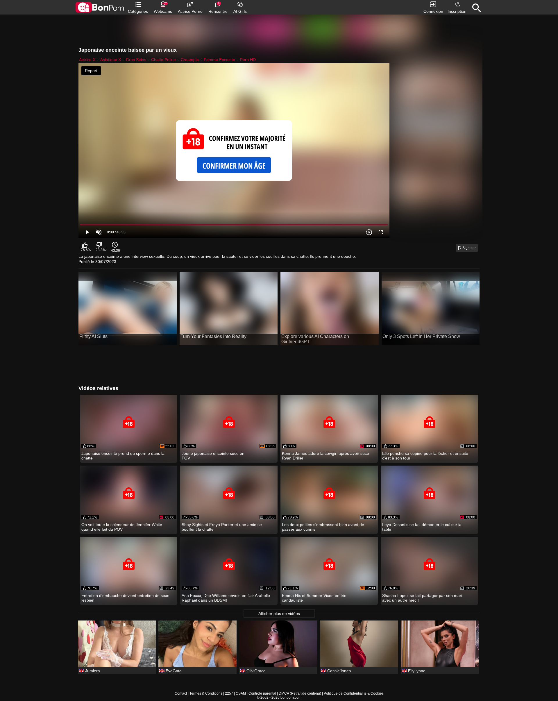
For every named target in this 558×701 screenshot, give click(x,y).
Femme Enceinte (219, 59)
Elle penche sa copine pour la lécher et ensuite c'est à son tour (425, 455)
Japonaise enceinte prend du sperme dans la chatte (122, 455)
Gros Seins (136, 59)
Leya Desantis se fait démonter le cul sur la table (422, 527)
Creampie (190, 59)
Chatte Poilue (163, 59)
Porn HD (248, 59)
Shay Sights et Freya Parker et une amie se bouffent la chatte (222, 527)
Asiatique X (110, 59)
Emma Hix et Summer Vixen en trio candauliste (314, 597)
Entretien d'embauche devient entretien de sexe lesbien (125, 597)
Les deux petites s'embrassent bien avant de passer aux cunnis (323, 527)
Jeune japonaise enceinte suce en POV (213, 455)
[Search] (476, 7)
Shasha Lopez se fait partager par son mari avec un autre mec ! (422, 597)
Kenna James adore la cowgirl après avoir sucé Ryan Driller (325, 455)
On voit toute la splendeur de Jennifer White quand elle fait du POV (121, 527)
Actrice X (87, 59)
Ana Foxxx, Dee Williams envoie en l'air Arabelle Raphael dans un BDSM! (226, 597)
